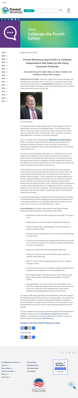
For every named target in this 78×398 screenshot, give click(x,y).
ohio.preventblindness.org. (45, 318)
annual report (48, 84)
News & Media (6, 368)
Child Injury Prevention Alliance (60, 140)
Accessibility (31, 371)
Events (4, 374)
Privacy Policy (31, 362)
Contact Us (5, 377)
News (29, 332)
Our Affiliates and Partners (10, 362)
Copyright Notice (32, 365)
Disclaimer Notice (32, 368)
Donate (29, 11)
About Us (5, 365)
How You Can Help (8, 371)
